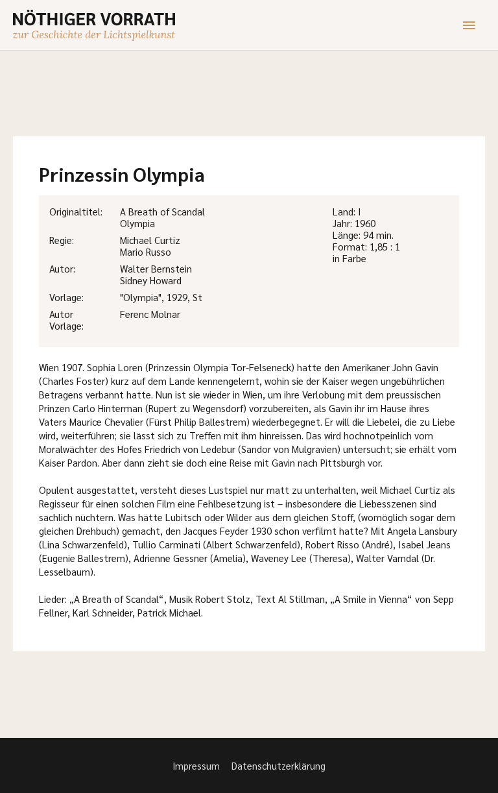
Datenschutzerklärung (278, 765)
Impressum (196, 765)
